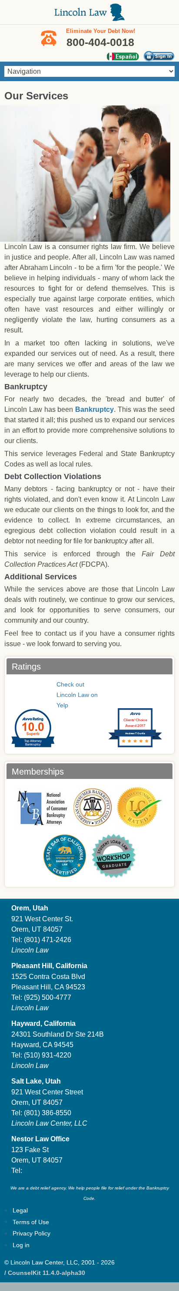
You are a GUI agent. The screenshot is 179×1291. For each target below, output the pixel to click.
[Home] (89, 16)
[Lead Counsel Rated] (139, 807)
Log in (21, 1245)
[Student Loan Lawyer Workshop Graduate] (113, 855)
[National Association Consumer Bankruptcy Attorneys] (42, 807)
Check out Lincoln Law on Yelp (77, 695)
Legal (20, 1210)
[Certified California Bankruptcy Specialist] (64, 855)
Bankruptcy (94, 409)
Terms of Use (31, 1222)
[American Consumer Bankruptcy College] (92, 807)
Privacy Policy (31, 1233)
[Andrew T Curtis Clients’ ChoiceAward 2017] (132, 705)
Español (122, 56)
